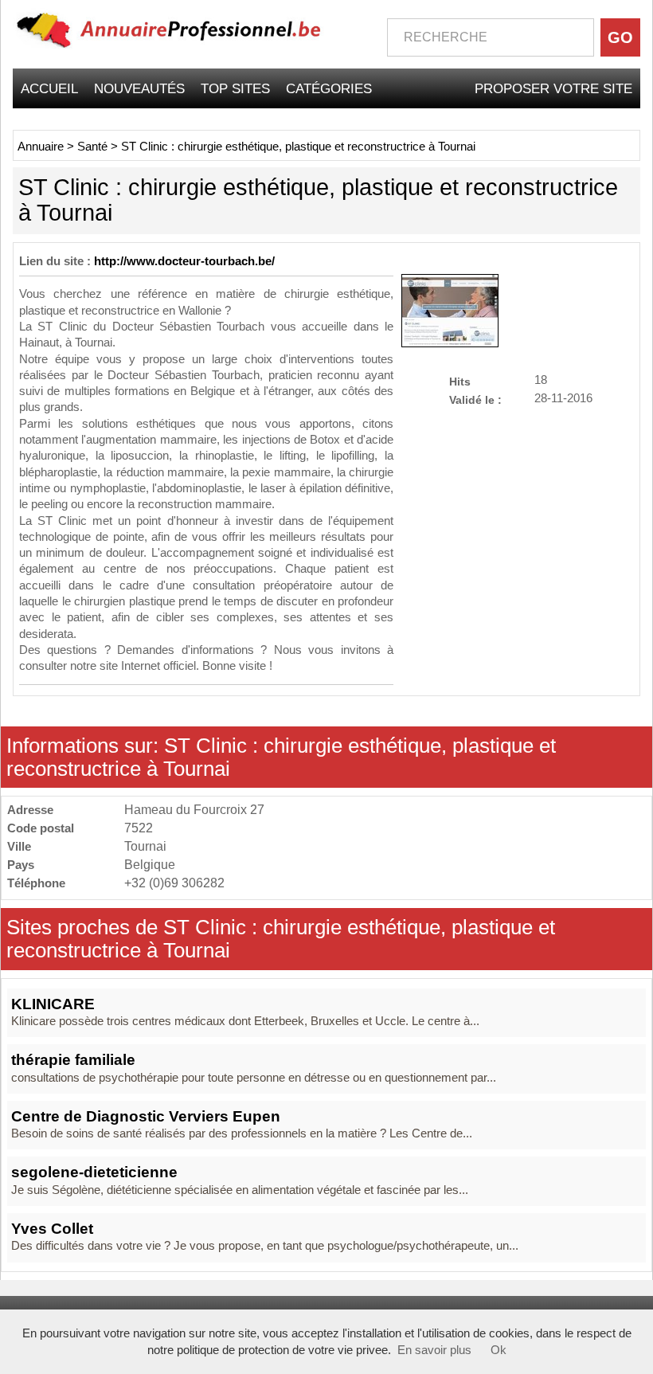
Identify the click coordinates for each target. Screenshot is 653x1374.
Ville (19, 846)
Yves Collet (52, 1228)
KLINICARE (53, 1004)
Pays (20, 865)
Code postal (40, 828)
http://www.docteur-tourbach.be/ (184, 261)
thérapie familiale (73, 1059)
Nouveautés (139, 88)
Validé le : (475, 399)
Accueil (49, 88)
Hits (460, 381)
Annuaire (41, 146)
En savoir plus (434, 1350)
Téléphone (36, 883)
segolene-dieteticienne (94, 1172)
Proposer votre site (553, 88)
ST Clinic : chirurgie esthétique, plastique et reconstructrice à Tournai (298, 146)
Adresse (30, 810)
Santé (92, 146)
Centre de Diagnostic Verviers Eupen (145, 1116)
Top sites (235, 88)
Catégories (329, 88)
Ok (498, 1350)
